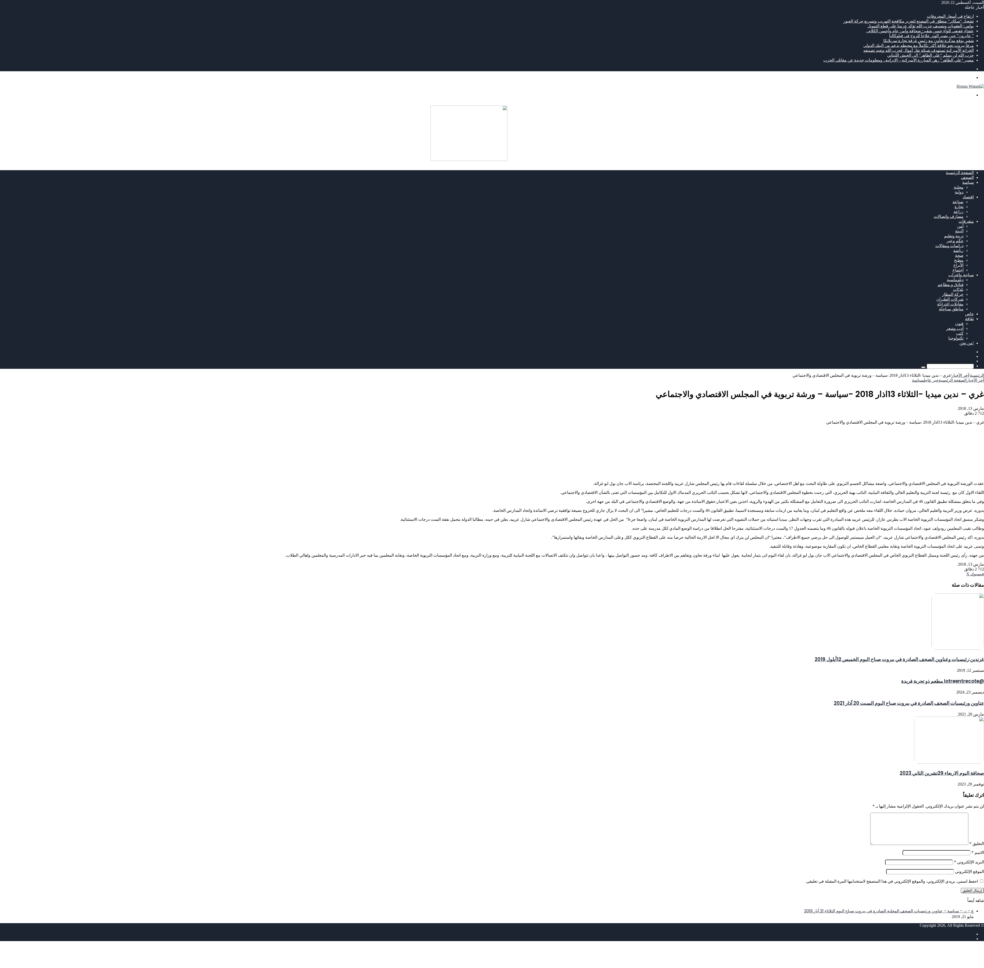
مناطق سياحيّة (951, 309)
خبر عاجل (931, 380)
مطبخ (958, 260)
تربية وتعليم (953, 236)
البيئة (959, 231)
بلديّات (958, 289)
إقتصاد (968, 197)
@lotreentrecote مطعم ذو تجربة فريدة (942, 681)
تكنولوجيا (955, 338)
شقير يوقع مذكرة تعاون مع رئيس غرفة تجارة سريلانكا (928, 40)
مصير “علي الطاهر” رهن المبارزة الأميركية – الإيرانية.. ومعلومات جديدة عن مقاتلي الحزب (898, 60)
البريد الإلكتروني (969, 862)
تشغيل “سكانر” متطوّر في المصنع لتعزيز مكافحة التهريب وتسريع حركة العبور (908, 21)
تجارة (959, 207)
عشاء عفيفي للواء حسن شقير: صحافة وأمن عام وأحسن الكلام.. (920, 31)
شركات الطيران (949, 299)
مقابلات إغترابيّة (950, 304)
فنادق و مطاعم (950, 284)
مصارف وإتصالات (948, 216)
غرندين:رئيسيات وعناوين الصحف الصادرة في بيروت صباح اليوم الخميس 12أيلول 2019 (899, 659)
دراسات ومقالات (949, 245)
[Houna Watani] (970, 86)
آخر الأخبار (960, 375)
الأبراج (958, 265)
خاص (969, 314)
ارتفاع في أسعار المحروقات (950, 16)
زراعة (958, 211)
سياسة (968, 182)
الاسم (977, 852)
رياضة (958, 250)
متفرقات (966, 221)
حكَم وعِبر (955, 241)
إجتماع (957, 270)
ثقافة (969, 319)
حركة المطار (952, 294)
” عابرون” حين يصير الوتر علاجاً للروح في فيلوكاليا (931, 36)
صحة (959, 255)
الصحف (967, 177)
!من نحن (966, 343)
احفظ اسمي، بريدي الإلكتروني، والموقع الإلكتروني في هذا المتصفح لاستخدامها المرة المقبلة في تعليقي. (891, 881)
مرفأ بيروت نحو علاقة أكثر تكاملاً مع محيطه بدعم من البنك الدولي (918, 45)
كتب (959, 333)
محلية (958, 187)
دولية (959, 192)
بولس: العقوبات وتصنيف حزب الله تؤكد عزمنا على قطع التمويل (920, 26)
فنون (959, 323)
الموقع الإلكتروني (969, 871)
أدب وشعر (954, 328)
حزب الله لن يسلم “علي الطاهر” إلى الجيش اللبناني (930, 55)
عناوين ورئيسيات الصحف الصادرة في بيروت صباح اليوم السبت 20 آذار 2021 (909, 703)
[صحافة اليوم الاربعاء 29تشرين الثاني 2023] (949, 762)
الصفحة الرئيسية (960, 172)
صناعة (957, 202)
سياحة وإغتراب (961, 275)
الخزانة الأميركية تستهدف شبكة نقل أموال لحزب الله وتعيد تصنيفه (918, 50)
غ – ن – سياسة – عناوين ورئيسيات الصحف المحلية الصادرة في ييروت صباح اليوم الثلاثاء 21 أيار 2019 (889, 911)
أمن (960, 226)
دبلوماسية (955, 280)
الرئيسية (977, 375)
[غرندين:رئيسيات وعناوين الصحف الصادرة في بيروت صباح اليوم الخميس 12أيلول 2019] (957, 648)
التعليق (976, 843)
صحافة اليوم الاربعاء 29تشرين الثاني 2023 (942, 773)
